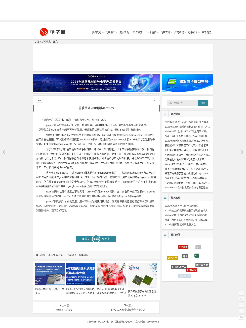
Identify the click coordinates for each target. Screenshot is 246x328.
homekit (183, 244)
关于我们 (206, 32)
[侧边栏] (153, 100)
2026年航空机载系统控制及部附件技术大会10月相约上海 (80, 293)
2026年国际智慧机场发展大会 (180, 140)
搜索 (203, 102)
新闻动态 (96, 32)
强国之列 (196, 273)
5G (196, 251)
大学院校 (151, 32)
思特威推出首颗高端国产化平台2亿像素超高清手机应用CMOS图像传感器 (203, 145)
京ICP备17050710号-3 (147, 321)
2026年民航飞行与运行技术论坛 (181, 122)
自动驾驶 (191, 264)
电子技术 (192, 32)
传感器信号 (184, 274)
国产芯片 (172, 255)
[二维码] (241, 317)
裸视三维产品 (174, 269)
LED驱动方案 (179, 262)
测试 (184, 250)
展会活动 (124, 32)
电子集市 (110, 32)
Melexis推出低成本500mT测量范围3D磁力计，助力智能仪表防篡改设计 (111, 293)
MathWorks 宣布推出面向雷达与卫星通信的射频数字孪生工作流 (198, 187)
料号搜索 (138, 32)
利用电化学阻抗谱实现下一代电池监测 (184, 150)
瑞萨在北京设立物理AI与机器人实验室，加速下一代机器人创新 (197, 159)
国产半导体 (202, 262)
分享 (107, 238)
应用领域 (179, 32)
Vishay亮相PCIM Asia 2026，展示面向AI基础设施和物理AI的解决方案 (201, 164)
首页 (36, 41)
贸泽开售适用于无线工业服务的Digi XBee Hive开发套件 (194, 173)
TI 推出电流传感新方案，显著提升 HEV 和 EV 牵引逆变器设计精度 (199, 168)
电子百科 (165, 32)
